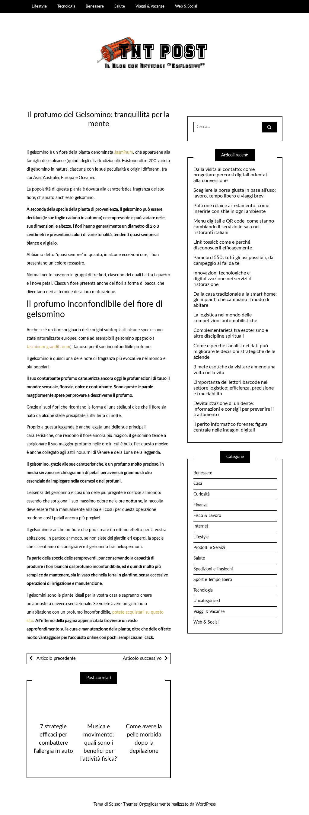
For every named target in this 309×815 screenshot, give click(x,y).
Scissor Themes (123, 804)
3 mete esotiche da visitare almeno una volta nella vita (234, 369)
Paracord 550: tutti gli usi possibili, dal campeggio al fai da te (234, 260)
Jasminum (123, 152)
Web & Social (186, 6)
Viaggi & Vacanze (149, 6)
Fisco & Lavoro (207, 516)
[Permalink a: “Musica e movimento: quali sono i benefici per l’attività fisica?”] (98, 701)
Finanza (200, 505)
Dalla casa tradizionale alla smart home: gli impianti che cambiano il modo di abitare (235, 300)
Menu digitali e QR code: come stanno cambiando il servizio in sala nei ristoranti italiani (233, 227)
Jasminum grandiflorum (48, 347)
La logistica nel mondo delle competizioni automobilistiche (225, 318)
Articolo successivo (142, 658)
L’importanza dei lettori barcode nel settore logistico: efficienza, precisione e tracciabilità (233, 388)
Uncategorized (206, 601)
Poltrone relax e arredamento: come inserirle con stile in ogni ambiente (231, 208)
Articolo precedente (55, 658)
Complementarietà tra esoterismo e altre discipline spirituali (230, 333)
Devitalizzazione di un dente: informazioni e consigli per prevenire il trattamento (233, 409)
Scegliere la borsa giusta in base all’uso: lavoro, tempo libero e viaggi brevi (234, 193)
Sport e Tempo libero (212, 580)
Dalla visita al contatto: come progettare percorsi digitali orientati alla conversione (231, 175)
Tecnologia (66, 6)
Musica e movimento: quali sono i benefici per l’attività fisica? (98, 743)
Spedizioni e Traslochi (213, 569)
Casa (197, 484)
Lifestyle (39, 6)
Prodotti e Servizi (209, 548)
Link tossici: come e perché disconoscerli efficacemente (222, 245)
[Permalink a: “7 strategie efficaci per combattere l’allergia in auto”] (53, 701)
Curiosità (201, 494)
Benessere (95, 6)
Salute (119, 6)
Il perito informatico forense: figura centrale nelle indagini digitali (230, 427)
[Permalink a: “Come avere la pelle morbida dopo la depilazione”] (144, 701)
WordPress (206, 804)
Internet (200, 526)
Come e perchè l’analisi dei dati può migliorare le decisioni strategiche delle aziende (234, 351)
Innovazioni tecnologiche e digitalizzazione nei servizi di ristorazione (223, 279)
